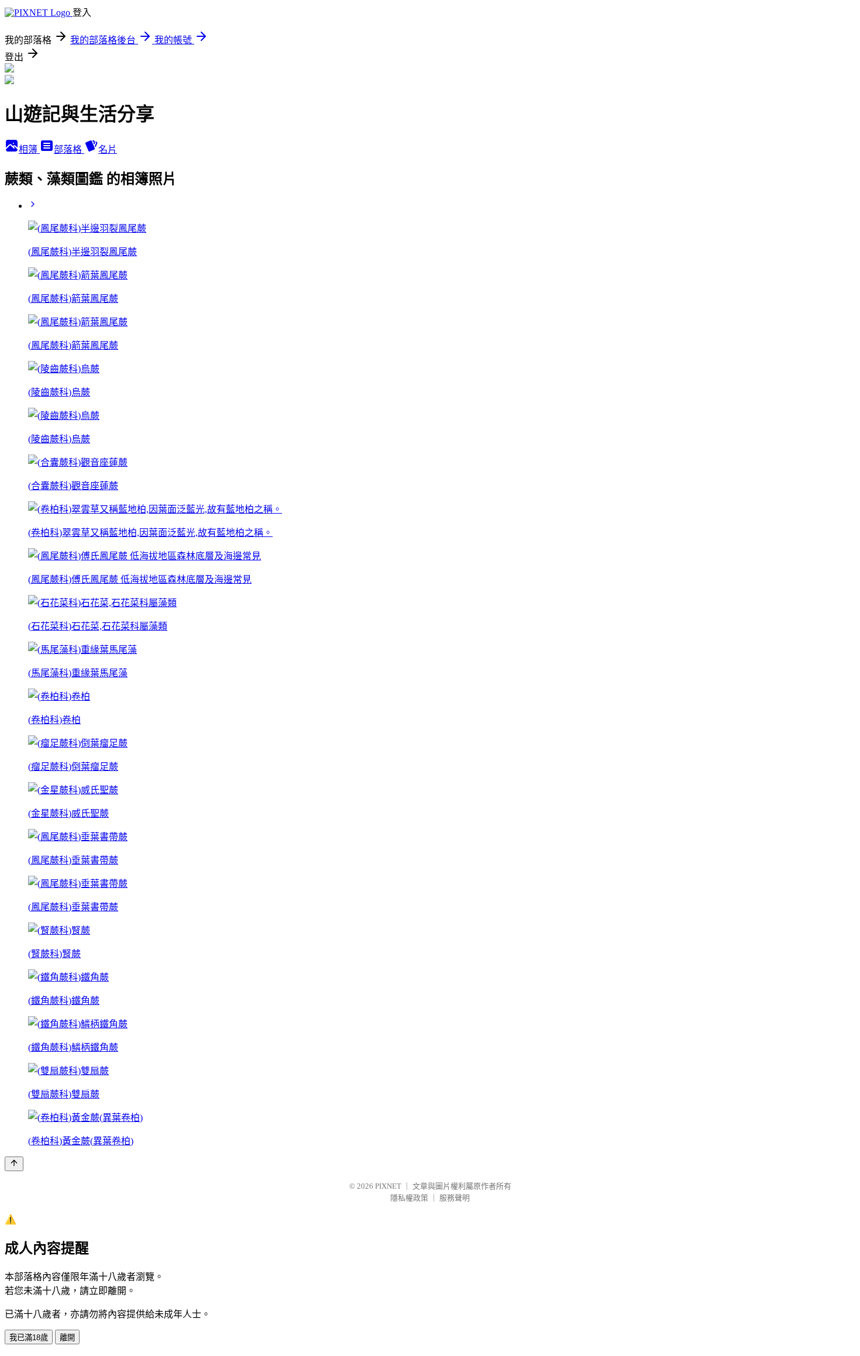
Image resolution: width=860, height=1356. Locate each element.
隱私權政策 (409, 1197)
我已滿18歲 (28, 1337)
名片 (107, 149)
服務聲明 (454, 1197)
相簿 (29, 149)
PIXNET (388, 1186)
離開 (67, 1337)
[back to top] (14, 1164)
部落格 (69, 149)
